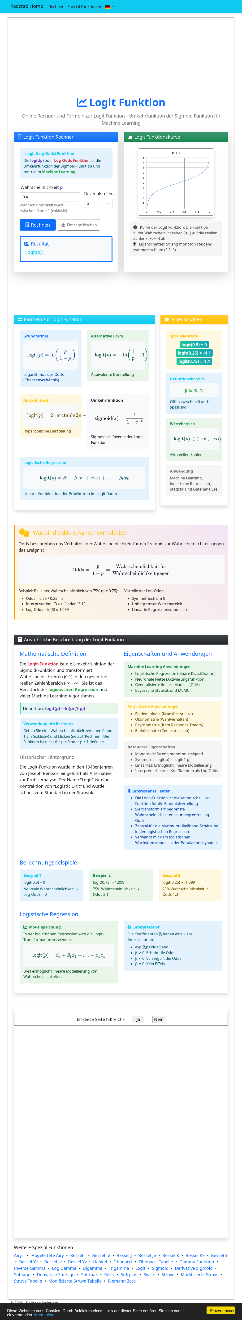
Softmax (89, 1274)
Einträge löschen (82, 225)
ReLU (109, 1274)
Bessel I (78, 1255)
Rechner (56, 6)
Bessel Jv (53, 1262)
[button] (109, 6)
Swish (149, 1274)
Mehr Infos (43, 1314)
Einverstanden (222, 1310)
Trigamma (119, 1268)
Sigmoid (160, 1268)
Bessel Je (147, 1255)
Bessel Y (219, 1255)
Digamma (92, 1268)
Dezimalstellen (99, 193)
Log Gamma (64, 1268)
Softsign (22, 1274)
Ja (138, 1019)
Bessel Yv (77, 1262)
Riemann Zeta (122, 1281)
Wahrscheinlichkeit (42, 187)
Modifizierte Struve (200, 1274)
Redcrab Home (26, 6)
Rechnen (40, 225)
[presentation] (51, 355)
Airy (18, 1255)
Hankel (100, 1262)
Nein (159, 1019)
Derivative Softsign (56, 1274)
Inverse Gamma (30, 1268)
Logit (140, 1268)
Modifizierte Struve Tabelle (75, 1281)
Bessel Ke (195, 1255)
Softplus (129, 1274)
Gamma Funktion (196, 1262)
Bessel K (170, 1255)
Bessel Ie (101, 1255)
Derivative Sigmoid (194, 1268)
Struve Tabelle (28, 1281)
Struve (168, 1274)
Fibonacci (122, 1262)
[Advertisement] (121, 57)
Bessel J (124, 1255)
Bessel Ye (28, 1262)
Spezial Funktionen (84, 6)
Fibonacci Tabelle (156, 1262)
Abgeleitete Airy (48, 1255)
